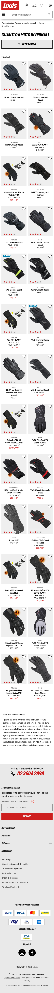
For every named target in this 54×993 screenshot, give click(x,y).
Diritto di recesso (9, 873)
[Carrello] (50, 5)
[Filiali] (26, 5)
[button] (49, 15)
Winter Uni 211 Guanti (40, 290)
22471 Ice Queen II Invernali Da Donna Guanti (14, 392)
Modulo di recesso (10, 878)
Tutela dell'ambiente (11, 887)
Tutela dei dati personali (12, 869)
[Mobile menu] (3, 14)
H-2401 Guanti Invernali (13, 97)
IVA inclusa (34, 974)
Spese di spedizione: (12, 978)
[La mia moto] (34, 5)
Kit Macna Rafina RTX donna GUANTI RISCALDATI (40, 593)
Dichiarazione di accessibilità (15, 882)
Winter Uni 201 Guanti (14, 145)
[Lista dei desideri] (42, 5)
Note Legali (7, 859)
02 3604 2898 (30, 774)
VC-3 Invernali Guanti (13, 242)
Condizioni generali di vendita (15, 864)
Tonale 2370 (14, 540)
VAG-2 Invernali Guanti (40, 390)
